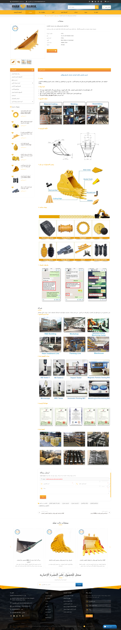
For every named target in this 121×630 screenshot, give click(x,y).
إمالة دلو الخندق (84, 503)
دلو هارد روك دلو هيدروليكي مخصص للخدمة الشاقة (28, 560)
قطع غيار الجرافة (67, 598)
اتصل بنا (96, 12)
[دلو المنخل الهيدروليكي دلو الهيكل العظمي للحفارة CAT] (60, 543)
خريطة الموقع (48, 617)
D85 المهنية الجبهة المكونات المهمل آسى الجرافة (26, 122)
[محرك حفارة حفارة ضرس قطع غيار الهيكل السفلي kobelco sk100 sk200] (15, 114)
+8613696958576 (25, 606)
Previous (10, 547)
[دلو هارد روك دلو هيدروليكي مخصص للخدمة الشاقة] (28, 543)
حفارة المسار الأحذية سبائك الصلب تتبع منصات (26, 187)
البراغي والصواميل (15, 98)
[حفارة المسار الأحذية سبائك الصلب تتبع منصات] (15, 190)
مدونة (86, 12)
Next (110, 547)
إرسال (88, 616)
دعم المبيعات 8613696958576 (18, 1)
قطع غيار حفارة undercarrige (70, 606)
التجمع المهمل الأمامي (16, 86)
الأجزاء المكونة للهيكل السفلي (70, 609)
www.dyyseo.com (69, 626)
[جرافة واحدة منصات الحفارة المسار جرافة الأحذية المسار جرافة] (15, 158)
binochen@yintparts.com (26, 603)
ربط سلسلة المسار (16, 74)
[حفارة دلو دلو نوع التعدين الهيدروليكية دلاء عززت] (15, 169)
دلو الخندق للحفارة (94, 503)
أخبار (53, 12)
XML (75, 626)
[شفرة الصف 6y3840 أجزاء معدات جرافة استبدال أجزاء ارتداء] (15, 136)
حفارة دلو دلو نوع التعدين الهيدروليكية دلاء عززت (26, 166)
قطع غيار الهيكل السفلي (68, 595)
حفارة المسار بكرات (68, 612)
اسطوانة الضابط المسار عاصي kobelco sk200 (25, 176)
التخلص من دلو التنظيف (44, 506)
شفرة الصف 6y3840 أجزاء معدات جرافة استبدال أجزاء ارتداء (26, 134)
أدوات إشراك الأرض (16, 83)
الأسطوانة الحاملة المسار (17, 92)
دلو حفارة (56, 16)
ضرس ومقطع (14, 80)
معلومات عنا (42, 12)
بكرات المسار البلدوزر (68, 604)
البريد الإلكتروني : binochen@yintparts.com (36, 1)
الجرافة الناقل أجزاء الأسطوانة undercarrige (26, 144)
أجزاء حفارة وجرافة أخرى (17, 101)
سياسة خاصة (42, 475)
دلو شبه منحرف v (75, 503)
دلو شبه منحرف (65, 503)
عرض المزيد (23, 116)
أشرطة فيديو (64, 12)
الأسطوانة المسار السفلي (17, 77)
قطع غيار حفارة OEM (68, 601)
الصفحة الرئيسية (18, 12)
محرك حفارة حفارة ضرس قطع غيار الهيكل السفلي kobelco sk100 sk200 (26, 112)
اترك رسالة (109, 626)
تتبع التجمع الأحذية (15, 89)
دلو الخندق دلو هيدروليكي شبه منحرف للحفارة (54, 479)
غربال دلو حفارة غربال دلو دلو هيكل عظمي (92, 560)
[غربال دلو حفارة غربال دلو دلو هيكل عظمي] (92, 543)
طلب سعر (107, 7)
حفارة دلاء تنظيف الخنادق (54, 503)
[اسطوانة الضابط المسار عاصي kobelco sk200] (15, 179)
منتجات (30, 12)
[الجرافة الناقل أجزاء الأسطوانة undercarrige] (15, 147)
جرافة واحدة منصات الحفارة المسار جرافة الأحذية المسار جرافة (26, 156)
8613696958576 (16, 609)
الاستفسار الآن (51, 50)
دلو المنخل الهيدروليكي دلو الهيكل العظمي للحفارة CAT (60, 560)
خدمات (76, 12)
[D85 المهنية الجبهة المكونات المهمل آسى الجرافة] (15, 125)
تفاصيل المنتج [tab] (42, 70)
